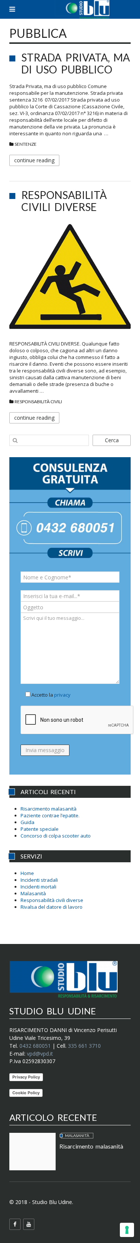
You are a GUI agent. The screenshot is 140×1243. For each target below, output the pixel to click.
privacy (62, 694)
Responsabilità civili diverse (64, 200)
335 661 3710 (84, 1045)
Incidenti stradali (39, 880)
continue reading (34, 160)
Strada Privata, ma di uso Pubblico (75, 63)
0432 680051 (35, 1045)
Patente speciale (40, 829)
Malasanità (33, 893)
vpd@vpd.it (40, 1053)
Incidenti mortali (38, 886)
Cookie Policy (26, 1092)
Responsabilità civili (38, 401)
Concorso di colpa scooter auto (56, 835)
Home (27, 873)
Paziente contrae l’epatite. (50, 815)
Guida (27, 822)
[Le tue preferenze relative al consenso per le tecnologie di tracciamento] (127, 1230)
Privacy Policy (26, 1077)
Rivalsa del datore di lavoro (52, 906)
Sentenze (26, 144)
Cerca (112, 440)
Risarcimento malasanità (49, 808)
